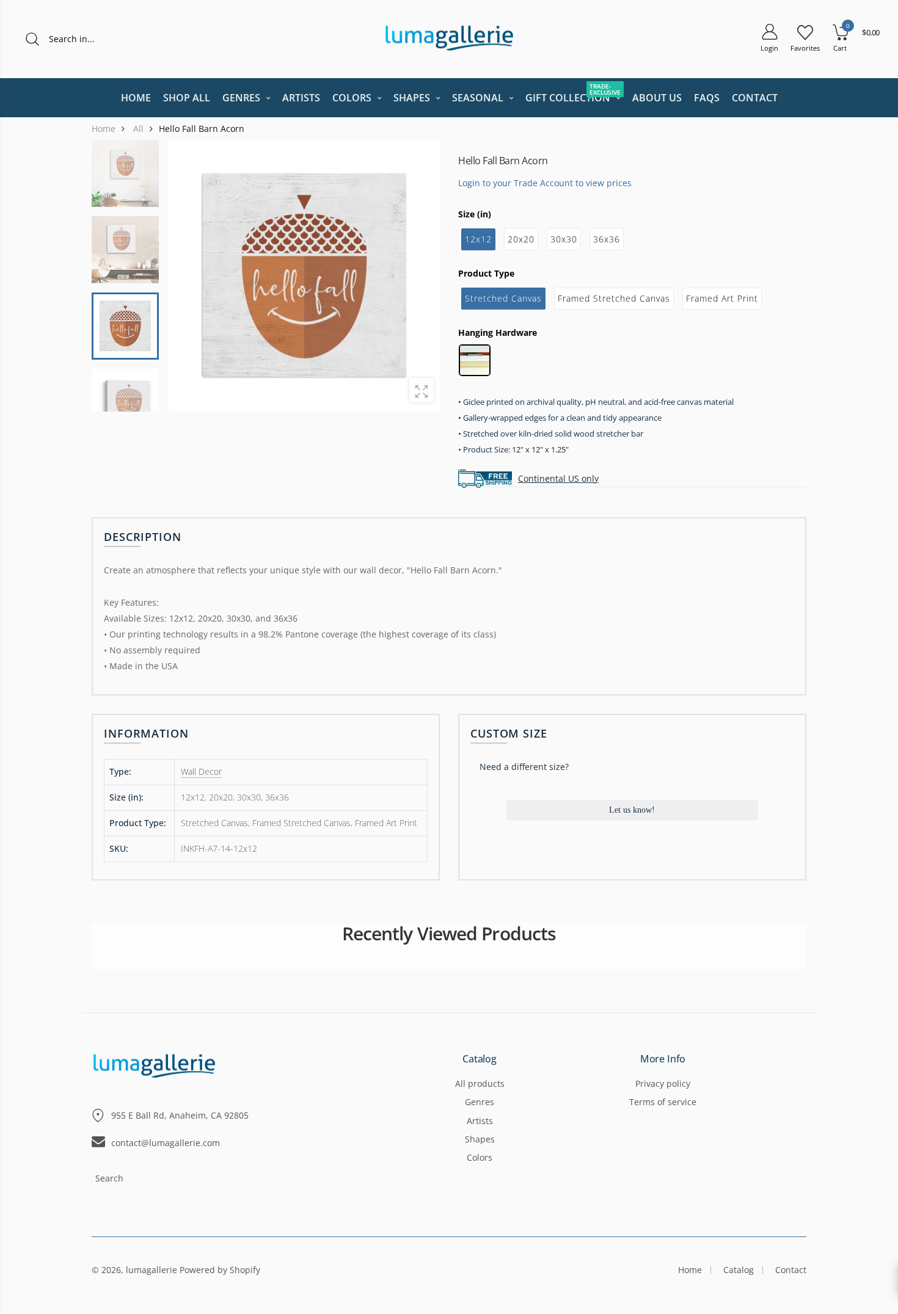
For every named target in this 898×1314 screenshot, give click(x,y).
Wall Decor (201, 771)
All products (480, 1083)
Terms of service (662, 1102)
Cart (840, 48)
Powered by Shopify (220, 1270)
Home (690, 1270)
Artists (480, 1121)
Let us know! (632, 810)
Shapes (480, 1139)
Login (769, 48)
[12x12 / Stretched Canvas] (125, 326)
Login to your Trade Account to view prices (545, 182)
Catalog (479, 1059)
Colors (479, 1157)
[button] (423, 275)
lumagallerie (151, 1270)
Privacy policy (662, 1083)
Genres (479, 1102)
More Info (663, 1059)
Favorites (805, 48)
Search (109, 1178)
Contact (790, 1270)
